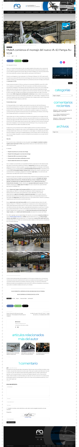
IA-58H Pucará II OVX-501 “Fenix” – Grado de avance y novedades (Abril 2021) (39, 314)
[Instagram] (71, 1)
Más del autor (28, 339)
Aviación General (11, 12)
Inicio (7, 45)
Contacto (66, 12)
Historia (55, 12)
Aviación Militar (20, 12)
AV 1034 (13, 298)
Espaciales (42, 12)
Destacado (48, 12)
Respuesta (8, 380)
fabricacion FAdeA (23, 298)
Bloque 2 (17, 298)
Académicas (35, 12)
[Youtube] (18, 327)
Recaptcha (9, 412)
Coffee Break (28, 12)
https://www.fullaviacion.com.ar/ (20, 323)
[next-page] (9, 356)
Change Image (28, 417)
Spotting (60, 12)
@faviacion (17, 321)
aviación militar (12, 45)
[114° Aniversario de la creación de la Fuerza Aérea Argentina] (42, 347)
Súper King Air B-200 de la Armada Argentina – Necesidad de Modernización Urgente (16, 315)
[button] (70, 12)
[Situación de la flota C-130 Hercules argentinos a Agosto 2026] (13, 347)
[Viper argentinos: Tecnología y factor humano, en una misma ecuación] (28, 347)
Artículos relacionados (28, 335)
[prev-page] (7, 356)
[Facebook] (69, 1)
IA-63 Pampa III (30, 298)
